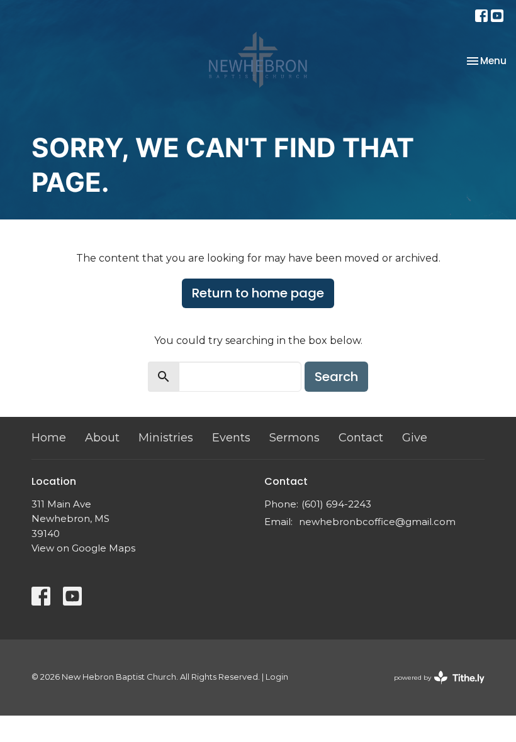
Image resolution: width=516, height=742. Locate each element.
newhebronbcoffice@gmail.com (377, 522)
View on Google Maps (83, 548)
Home (48, 438)
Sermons (294, 438)
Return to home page (258, 293)
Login (277, 677)
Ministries (165, 438)
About (102, 438)
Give (414, 438)
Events (231, 438)
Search (336, 376)
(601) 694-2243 (336, 504)
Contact (361, 438)
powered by (433, 688)
